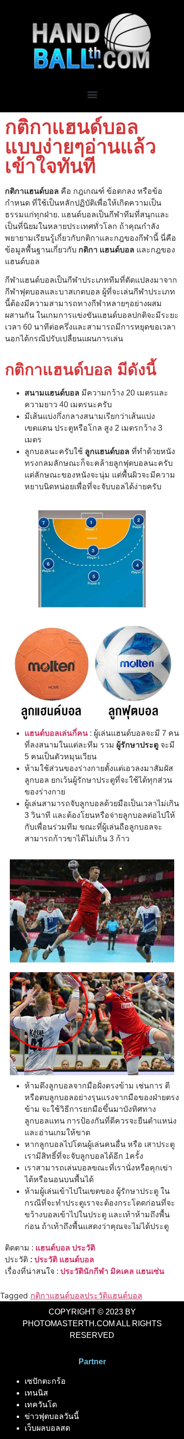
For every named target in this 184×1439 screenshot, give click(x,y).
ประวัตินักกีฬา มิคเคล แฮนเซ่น (112, 1271)
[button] (92, 94)
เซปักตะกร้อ (45, 1381)
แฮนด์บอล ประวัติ (65, 1248)
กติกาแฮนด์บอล (57, 1295)
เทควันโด (41, 1404)
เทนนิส (36, 1393)
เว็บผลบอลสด (47, 1428)
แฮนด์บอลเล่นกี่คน (56, 733)
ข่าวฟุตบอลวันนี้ (52, 1416)
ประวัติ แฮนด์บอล (64, 1259)
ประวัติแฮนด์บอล (113, 1295)
